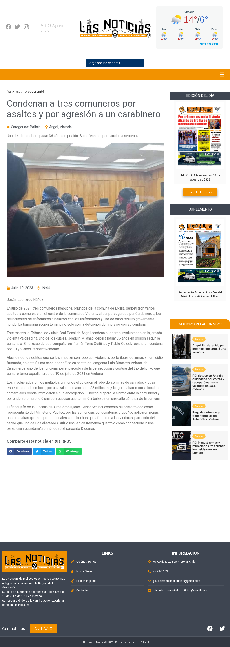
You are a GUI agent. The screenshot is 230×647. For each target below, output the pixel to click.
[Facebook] (8, 27)
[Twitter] (17, 27)
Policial (35, 127)
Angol (53, 127)
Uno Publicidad (143, 642)
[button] (19, 451)
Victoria (66, 127)
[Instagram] (26, 27)
